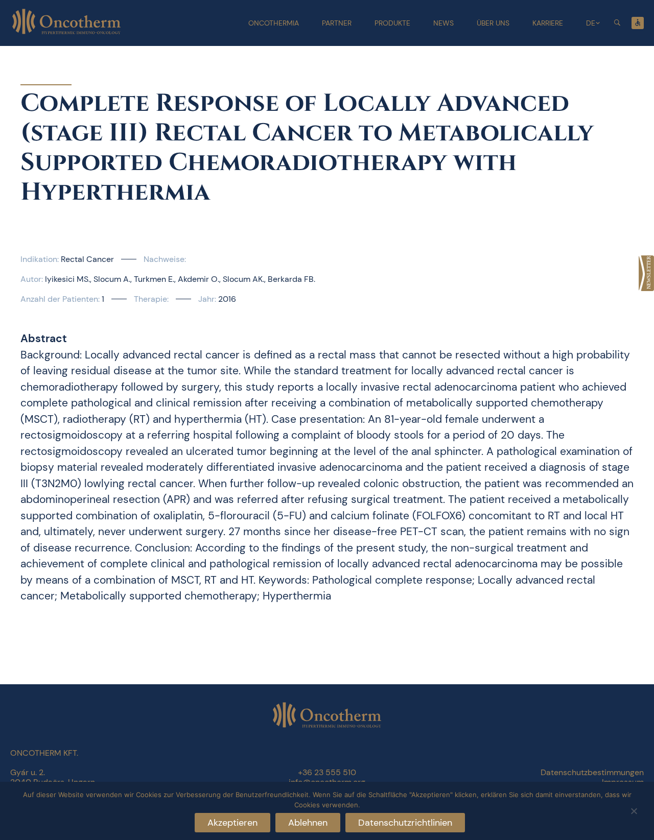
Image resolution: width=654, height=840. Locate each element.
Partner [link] (337, 23)
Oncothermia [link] (273, 23)
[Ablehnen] (633, 809)
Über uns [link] (493, 23)
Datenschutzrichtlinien (405, 823)
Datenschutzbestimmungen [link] (592, 772)
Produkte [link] (392, 23)
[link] (646, 273)
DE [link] (590, 23)
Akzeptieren (232, 823)
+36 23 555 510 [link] (327, 772)
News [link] (443, 23)
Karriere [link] (547, 23)
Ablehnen (308, 823)
